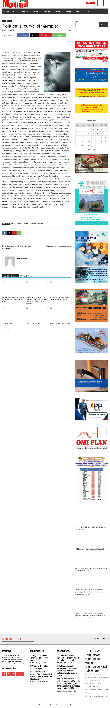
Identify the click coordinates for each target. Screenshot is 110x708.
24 (97, 142)
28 (83, 146)
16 (93, 138)
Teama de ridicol (7, 323)
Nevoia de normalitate (33, 323)
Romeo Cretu (12, 30)
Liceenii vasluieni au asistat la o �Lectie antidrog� (16, 247)
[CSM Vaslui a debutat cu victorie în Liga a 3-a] (92, 539)
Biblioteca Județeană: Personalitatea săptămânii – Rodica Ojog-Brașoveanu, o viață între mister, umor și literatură (68, 670)
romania (33, 223)
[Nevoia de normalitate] (36, 314)
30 (93, 146)
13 (77, 138)
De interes (34, 681)
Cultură (60, 678)
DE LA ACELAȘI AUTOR (28, 276)
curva (13, 223)
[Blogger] (4, 673)
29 (89, 146)
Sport (32, 671)
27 (77, 146)
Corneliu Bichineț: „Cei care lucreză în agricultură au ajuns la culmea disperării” (13, 299)
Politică (60, 663)
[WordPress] (22, 673)
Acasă (4, 18)
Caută (77, 21)
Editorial (15, 18)
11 (101, 133)
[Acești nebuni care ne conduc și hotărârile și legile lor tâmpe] (60, 288)
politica (26, 223)
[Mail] (18, 673)
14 (83, 138)
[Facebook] (4, 233)
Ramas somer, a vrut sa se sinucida (58, 246)
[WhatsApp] (19, 233)
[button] (100, 3)
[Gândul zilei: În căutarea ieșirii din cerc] (60, 314)
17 (97, 138)
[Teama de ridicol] (13, 314)
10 (97, 133)
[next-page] (7, 329)
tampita (40, 223)
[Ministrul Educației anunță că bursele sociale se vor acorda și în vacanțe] (92, 558)
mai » (94, 149)
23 (93, 142)
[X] (9, 233)
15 (89, 138)
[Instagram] (13, 673)
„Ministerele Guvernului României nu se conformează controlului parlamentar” (68, 657)
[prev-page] (3, 329)
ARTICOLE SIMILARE (10, 276)
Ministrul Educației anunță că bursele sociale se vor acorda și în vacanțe (91, 569)
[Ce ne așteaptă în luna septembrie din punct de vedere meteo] (92, 517)
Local (9, 18)
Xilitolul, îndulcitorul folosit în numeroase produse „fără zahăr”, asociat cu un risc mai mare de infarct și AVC (90, 592)
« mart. (89, 149)
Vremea (32, 663)
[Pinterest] (14, 233)
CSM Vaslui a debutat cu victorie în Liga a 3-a (90, 549)
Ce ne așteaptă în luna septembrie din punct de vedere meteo (91, 528)
